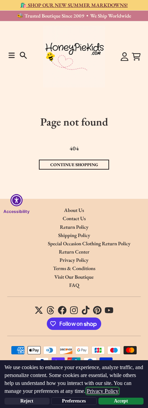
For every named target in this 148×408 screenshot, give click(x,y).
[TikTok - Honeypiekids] (85, 310)
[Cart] (136, 56)
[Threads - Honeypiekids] (50, 310)
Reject (26, 401)
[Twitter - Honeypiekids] (38, 310)
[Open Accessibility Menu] (16, 200)
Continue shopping (74, 165)
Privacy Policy (102, 391)
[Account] (124, 56)
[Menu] (11, 55)
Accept (121, 401)
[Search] (23, 55)
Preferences (74, 401)
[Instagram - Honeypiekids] (74, 310)
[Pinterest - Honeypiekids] (97, 310)
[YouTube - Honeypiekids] (109, 310)
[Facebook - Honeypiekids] (62, 310)
